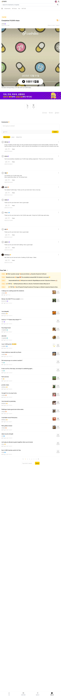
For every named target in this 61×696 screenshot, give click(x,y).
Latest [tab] (12, 137)
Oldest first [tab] (19, 137)
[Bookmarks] (7, 270)
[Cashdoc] (4, 1)
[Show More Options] (2, 8)
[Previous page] (23, 459)
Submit (55, 131)
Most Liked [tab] (6, 137)
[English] (56, 1)
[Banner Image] (30, 96)
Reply (13, 149)
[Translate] (57, 20)
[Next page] (38, 459)
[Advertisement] (30, 13)
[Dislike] (9, 149)
